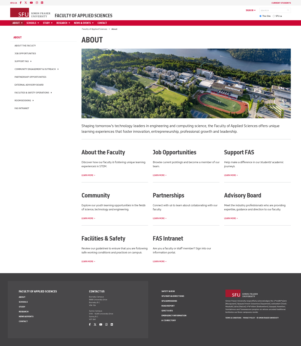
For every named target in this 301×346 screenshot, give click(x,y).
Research (61, 22)
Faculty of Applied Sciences (83, 15)
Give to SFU (167, 310)
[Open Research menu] (70, 23)
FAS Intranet (22, 108)
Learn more (87, 175)
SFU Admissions (169, 301)
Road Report (168, 305)
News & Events (82, 22)
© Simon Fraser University (268, 318)
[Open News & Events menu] (93, 23)
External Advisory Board (29, 85)
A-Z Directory (168, 320)
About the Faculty (25, 45)
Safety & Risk (168, 291)
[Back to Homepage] (30, 13)
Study (46, 22)
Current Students (281, 3)
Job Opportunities (25, 53)
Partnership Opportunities (30, 77)
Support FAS (22, 61)
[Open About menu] (22, 23)
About (16, 22)
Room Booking (23, 100)
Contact (102, 22)
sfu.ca (13, 3)
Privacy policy (249, 318)
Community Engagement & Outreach (35, 69)
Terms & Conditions (233, 318)
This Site (266, 16)
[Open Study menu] (52, 23)
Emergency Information (173, 315)
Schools (31, 22)
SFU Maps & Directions (172, 296)
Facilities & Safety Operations (32, 92)
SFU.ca (279, 16)
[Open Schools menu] (39, 23)
